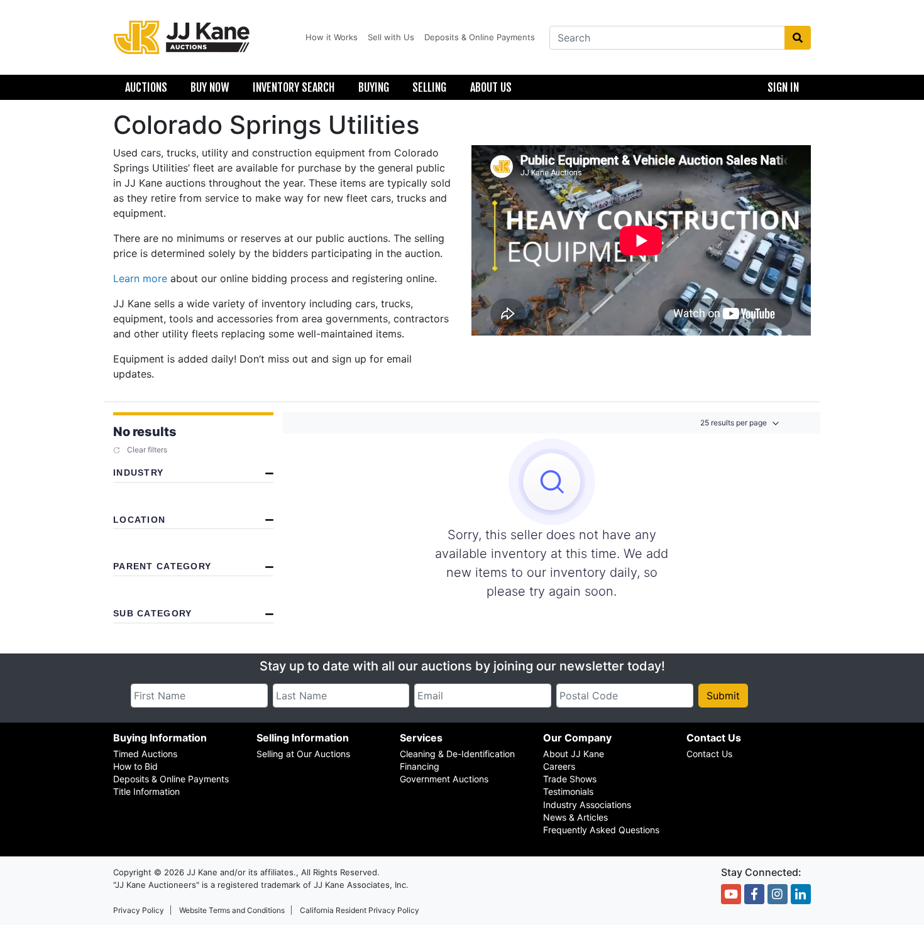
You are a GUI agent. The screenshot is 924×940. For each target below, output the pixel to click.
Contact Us (709, 753)
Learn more (140, 278)
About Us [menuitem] (491, 87)
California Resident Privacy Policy (359, 910)
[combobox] (667, 38)
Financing (419, 766)
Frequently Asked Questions (601, 829)
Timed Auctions (145, 753)
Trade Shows (570, 778)
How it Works (331, 37)
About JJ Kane (573, 753)
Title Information (146, 791)
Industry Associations (587, 804)
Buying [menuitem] (373, 87)
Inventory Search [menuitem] (293, 87)
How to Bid (135, 766)
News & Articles (575, 817)
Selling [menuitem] (429, 87)
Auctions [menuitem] (146, 87)
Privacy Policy (138, 910)
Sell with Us (391, 37)
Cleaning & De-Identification (457, 753)
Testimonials (568, 791)
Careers (559, 766)
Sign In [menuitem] (783, 87)
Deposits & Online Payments (479, 37)
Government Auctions (444, 778)
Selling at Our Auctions (303, 753)
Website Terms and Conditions (232, 910)
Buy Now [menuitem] (209, 87)
